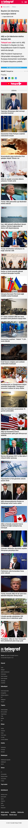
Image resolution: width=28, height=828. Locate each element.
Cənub (2, 805)
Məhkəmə (3, 747)
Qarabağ (3, 680)
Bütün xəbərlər (5, 812)
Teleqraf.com (6, 43)
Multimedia (21, 812)
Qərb (2, 803)
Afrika (2, 728)
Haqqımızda (4, 815)
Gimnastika (3, 774)
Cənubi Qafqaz (4, 739)
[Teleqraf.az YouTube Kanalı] (14, 83)
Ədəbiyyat (3, 762)
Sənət (2, 764)
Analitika (3, 682)
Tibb (2, 716)
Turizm (2, 701)
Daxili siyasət (4, 678)
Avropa (2, 737)
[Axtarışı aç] (22, 2)
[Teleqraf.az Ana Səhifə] (7, 2)
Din (1, 720)
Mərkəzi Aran (4, 794)
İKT (2, 697)
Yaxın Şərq (3, 735)
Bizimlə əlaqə (13, 815)
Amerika (3, 730)
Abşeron (3, 801)
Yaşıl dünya (3, 714)
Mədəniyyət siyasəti (5, 759)
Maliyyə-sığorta (4, 695)
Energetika (3, 693)
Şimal (2, 799)
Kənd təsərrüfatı (5, 690)
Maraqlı (3, 751)
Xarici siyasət (4, 676)
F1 (1, 772)
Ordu (2, 667)
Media (2, 718)
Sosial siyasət (4, 709)
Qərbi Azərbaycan (5, 672)
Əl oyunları (3, 778)
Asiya (2, 733)
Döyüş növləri (4, 776)
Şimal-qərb (3, 796)
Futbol (2, 780)
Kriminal (3, 749)
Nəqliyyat (3, 699)
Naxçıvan (3, 807)
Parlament (3, 674)
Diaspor (3, 669)
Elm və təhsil (4, 711)
